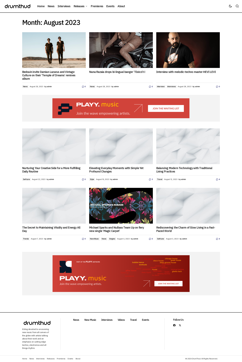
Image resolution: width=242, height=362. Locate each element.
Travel (159, 179)
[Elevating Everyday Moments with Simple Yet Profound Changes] (121, 146)
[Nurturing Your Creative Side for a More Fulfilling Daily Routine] (54, 146)
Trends (26, 239)
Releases (51, 359)
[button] (230, 6)
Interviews (171, 86)
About (77, 359)
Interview (161, 86)
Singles (112, 239)
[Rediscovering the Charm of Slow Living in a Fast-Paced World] (188, 206)
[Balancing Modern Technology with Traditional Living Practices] (188, 146)
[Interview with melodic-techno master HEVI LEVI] (188, 50)
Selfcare (26, 179)
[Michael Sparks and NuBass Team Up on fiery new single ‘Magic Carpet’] (121, 206)
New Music (94, 239)
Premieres (61, 359)
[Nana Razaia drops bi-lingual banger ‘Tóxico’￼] (121, 50)
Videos (121, 319)
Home (24, 359)
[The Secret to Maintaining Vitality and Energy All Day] (54, 206)
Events (145, 319)
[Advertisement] (120, 108)
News (25, 86)
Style (92, 179)
